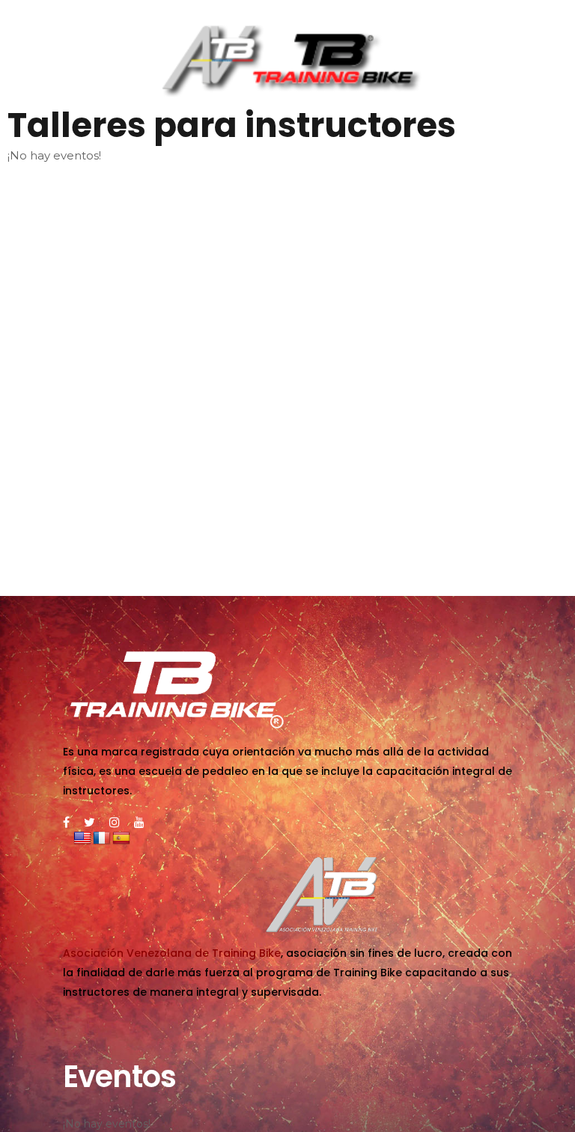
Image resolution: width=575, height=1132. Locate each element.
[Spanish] (121, 838)
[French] (102, 838)
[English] (82, 838)
